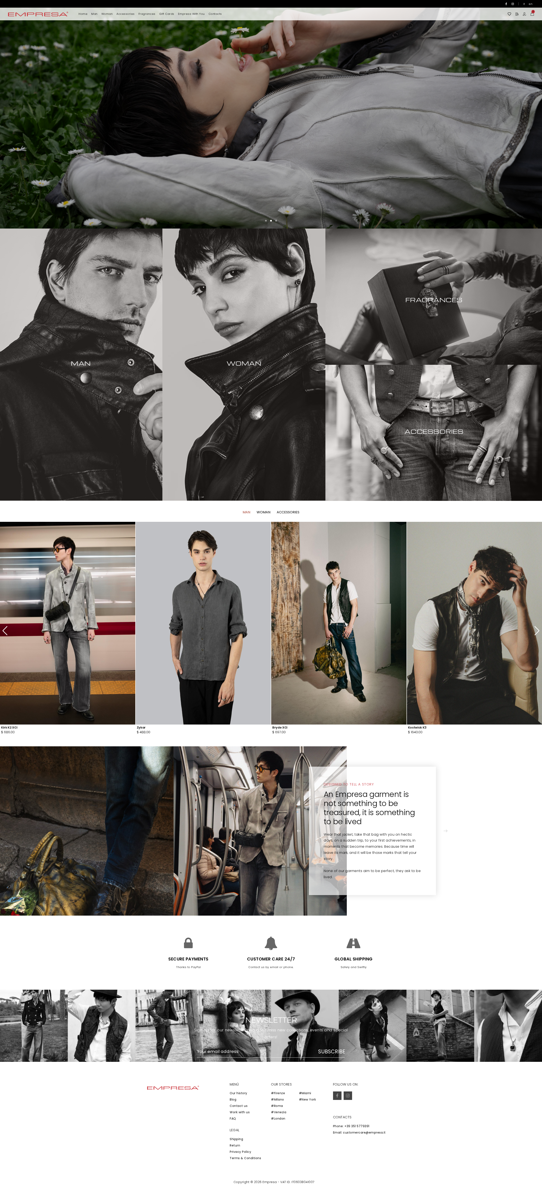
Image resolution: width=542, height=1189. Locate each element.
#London (278, 1118)
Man (94, 14)
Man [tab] (246, 512)
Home (83, 14)
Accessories (125, 14)
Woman (107, 14)
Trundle (278, 727)
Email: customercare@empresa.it (359, 1132)
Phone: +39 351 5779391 (351, 1126)
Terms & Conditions (245, 1158)
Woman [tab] (263, 512)
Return (235, 1145)
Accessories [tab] (288, 512)
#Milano (277, 1099)
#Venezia (278, 1112)
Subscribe (331, 1051)
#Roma (277, 1106)
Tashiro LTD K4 (419, 727)
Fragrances (146, 14)
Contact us (238, 1106)
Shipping (236, 1139)
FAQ (233, 1118)
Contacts (215, 14)
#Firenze (278, 1093)
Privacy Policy (240, 1152)
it (524, 4)
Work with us (240, 1112)
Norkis (142, 727)
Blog (233, 1099)
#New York (307, 1099)
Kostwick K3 (10, 727)
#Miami (305, 1093)
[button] (526, 114)
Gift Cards (166, 14)
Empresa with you (191, 14)
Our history (238, 1093)
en (530, 4)
